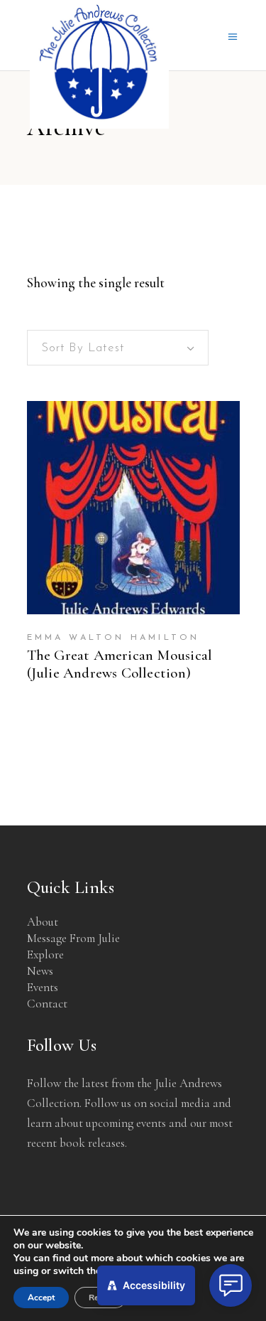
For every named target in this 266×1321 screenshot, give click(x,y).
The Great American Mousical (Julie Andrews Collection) (120, 664)
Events (42, 987)
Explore (45, 954)
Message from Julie (73, 938)
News (40, 970)
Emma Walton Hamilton (113, 637)
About (42, 921)
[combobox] (118, 347)
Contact (47, 1003)
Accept (41, 1297)
